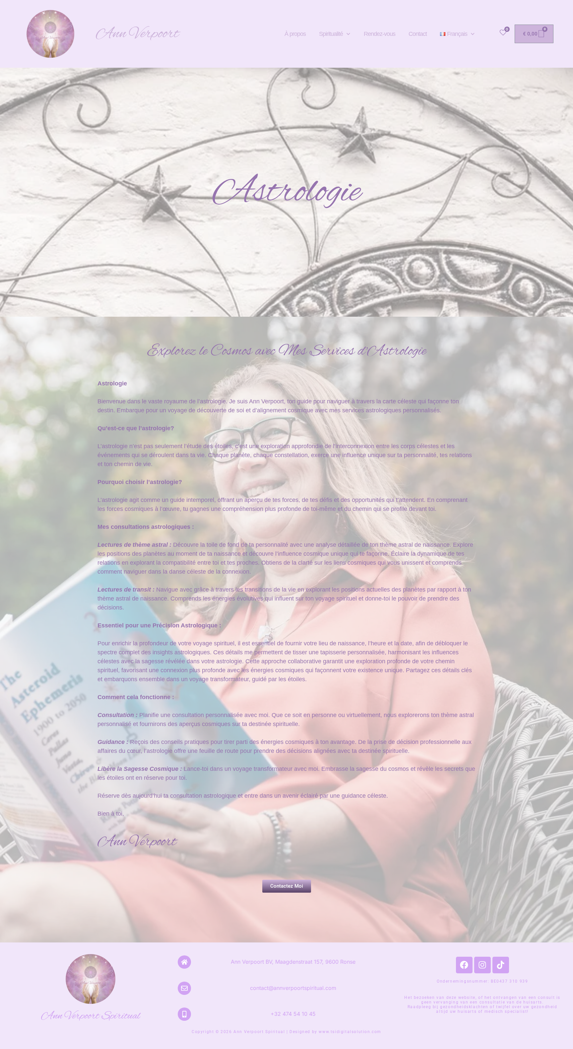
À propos (295, 34)
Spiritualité (331, 34)
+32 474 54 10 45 (293, 1013)
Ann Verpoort (137, 34)
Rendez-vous (379, 34)
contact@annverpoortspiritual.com (293, 988)
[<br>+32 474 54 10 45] (184, 1014)
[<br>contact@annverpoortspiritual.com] (184, 988)
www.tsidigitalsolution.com (350, 1031)
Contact (418, 34)
